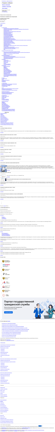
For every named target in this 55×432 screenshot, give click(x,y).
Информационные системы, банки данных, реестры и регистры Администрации (16, 45)
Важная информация (7, 66)
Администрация (4, 27)
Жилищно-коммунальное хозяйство (9, 42)
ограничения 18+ (2, 23)
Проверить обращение (5, 99)
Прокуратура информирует (6, 234)
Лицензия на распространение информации (8, 109)
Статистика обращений (7, 64)
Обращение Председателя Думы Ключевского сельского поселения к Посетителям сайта (17, 52)
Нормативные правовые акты (8, 33)
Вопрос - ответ (6, 61)
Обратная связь (6, 60)
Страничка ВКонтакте (3, 353)
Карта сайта (2, 415)
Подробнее (2, 215)
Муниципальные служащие (6, 85)
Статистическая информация (8, 35)
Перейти (1, 227)
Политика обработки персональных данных (10, 75)
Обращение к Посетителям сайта (7, 84)
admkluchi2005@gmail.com (10, 340)
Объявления (2, 115)
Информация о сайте (7, 73)
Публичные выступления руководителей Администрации (12, 31)
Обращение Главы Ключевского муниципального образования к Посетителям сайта (16, 29)
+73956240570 (2, 349)
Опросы (5, 63)
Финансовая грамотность (7, 44)
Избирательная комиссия (5, 55)
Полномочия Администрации (8, 32)
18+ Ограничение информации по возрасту (10, 74)
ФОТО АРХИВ (6, 46)
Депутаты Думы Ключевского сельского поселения (11, 53)
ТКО (4, 49)
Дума (3, 50)
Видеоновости (6, 68)
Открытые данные (6, 30)
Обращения (3, 59)
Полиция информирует (7, 70)
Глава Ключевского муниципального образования (11, 28)
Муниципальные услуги (7, 37)
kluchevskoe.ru (8, 339)
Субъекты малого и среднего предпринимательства (11, 47)
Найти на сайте (6, 76)
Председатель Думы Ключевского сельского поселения (12, 51)
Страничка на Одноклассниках (4, 355)
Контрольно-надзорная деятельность (9, 38)
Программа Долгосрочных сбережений (9, 48)
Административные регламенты (8, 41)
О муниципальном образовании (8, 36)
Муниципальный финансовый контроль (10, 39)
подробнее (1, 132)
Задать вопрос (6, 62)
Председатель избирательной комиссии (9, 56)
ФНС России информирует (8, 71)
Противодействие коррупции (8, 34)
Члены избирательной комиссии (8, 57)
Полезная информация (7, 72)
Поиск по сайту (2, 416)
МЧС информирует (6, 69)
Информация (4, 65)
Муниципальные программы (8, 40)
